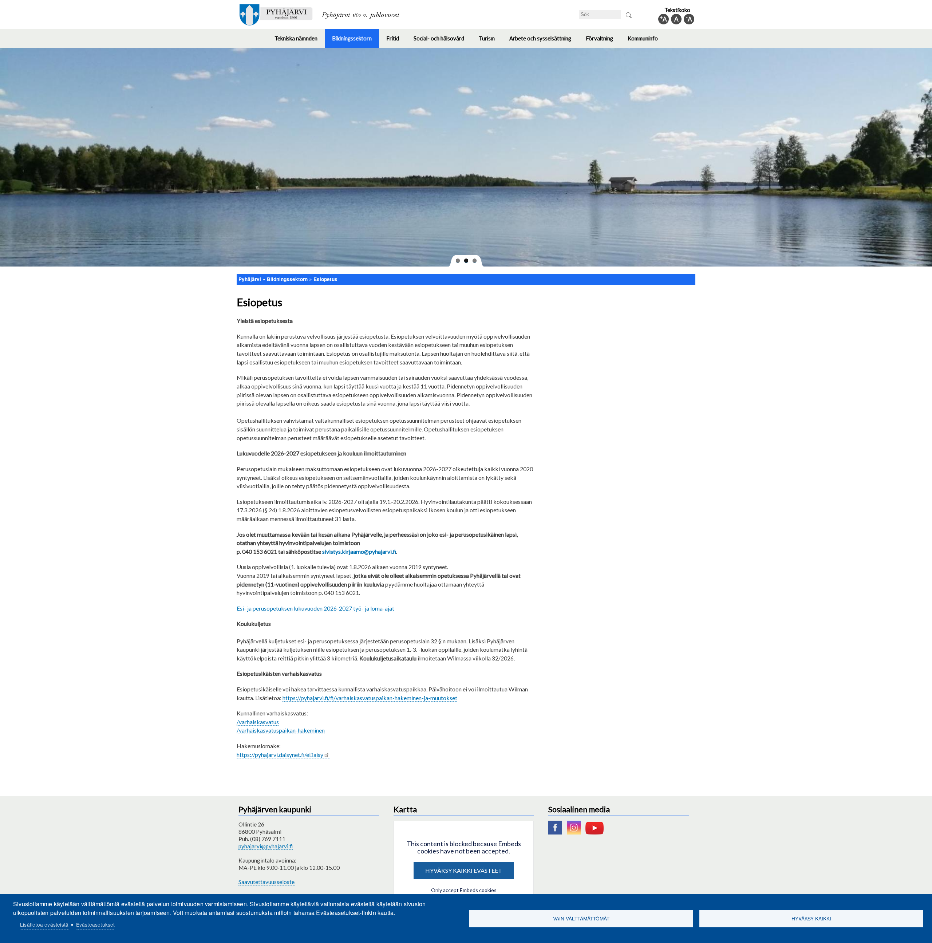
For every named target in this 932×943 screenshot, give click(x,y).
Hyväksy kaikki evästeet (463, 870)
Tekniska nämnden (300, 41)
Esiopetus (325, 279)
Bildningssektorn (355, 41)
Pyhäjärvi (249, 279)
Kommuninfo (646, 41)
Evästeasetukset (95, 924)
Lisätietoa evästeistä (44, 924)
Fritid (396, 41)
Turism (490, 41)
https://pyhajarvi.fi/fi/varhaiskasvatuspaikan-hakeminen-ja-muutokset (370, 697)
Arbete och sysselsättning (543, 41)
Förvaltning (603, 41)
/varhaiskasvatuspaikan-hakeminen (281, 730)
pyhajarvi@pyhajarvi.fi (265, 846)
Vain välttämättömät (581, 918)
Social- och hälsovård (442, 41)
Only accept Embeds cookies (464, 890)
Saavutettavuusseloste (266, 882)
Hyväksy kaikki (811, 918)
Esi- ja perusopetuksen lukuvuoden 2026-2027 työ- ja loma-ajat (315, 608)
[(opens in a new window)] (557, 832)
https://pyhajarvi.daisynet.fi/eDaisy (280, 754)
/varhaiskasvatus (258, 721)
